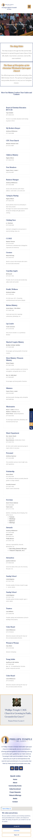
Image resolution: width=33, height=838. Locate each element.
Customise (16, 830)
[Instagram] (16, 768)
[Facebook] (12, 768)
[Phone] (31, 428)
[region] (16, 824)
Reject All (16, 835)
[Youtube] (21, 768)
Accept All (16, 826)
